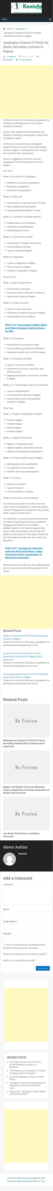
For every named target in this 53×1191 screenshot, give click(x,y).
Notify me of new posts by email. (19, 960)
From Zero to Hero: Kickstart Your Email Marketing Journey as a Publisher (25, 1064)
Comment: (8, 884)
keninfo (12, 56)
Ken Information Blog (17, 1178)
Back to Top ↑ (39, 1181)
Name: (6, 909)
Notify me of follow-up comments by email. (24, 954)
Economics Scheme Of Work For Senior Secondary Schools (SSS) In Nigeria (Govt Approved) (22, 656)
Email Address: (10, 921)
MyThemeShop (24, 1181)
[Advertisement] (26, 92)
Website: (7, 933)
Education (8, 59)
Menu (4, 19)
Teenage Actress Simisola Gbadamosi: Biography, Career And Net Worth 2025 (27, 1085)
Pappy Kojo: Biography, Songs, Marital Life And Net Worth (27, 1092)
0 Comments (25, 59)
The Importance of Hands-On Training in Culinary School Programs (27, 1071)
